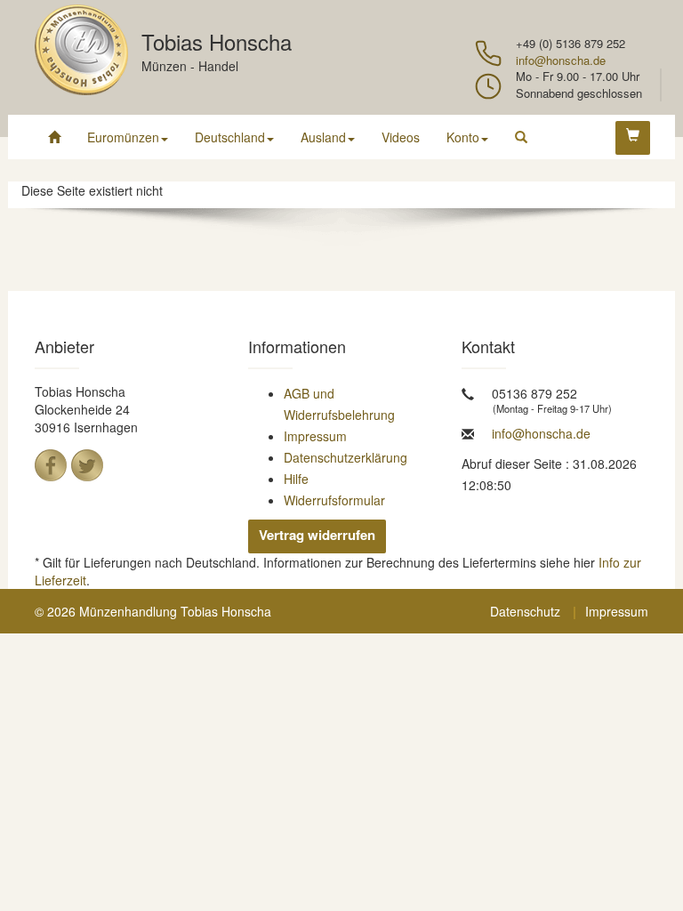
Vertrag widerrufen (317, 534)
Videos (401, 137)
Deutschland (230, 137)
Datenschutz (525, 611)
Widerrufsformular (334, 500)
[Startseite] (54, 137)
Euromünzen (123, 137)
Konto (462, 137)
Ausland (323, 137)
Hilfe (296, 479)
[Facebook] (51, 465)
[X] (87, 465)
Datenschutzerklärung (345, 457)
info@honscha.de (561, 60)
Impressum (315, 436)
